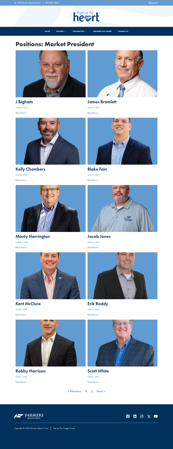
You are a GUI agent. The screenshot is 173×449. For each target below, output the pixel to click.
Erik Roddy (98, 304)
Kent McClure (28, 304)
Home (47, 31)
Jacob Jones (99, 236)
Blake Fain (97, 169)
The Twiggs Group (67, 428)
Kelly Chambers (30, 169)
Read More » (21, 113)
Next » (101, 391)
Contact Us (123, 31)
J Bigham (24, 102)
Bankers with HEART (102, 31)
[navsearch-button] (153, 3)
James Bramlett (102, 102)
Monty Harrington (33, 236)
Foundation (78, 31)
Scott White (98, 371)
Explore (60, 31)
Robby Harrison (31, 371)
